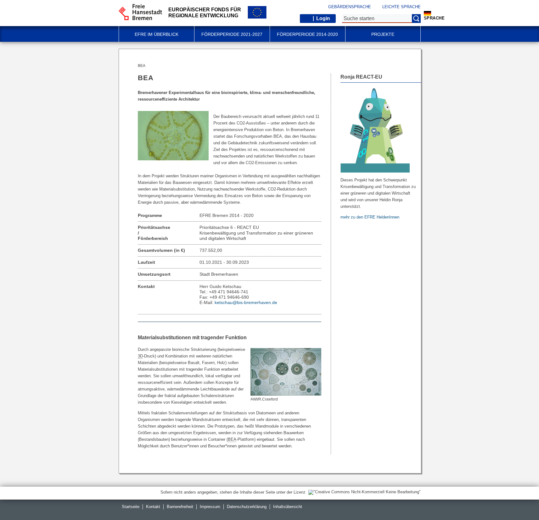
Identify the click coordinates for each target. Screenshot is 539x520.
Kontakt (153, 506)
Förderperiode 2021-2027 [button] (231, 34)
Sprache (434, 18)
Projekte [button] (382, 34)
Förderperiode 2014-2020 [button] (307, 34)
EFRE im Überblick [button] (156, 34)
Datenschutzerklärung (247, 506)
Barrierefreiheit (180, 506)
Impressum (210, 506)
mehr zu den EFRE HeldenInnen (370, 217)
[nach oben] (519, 500)
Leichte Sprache (401, 6)
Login (323, 18)
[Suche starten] (416, 18)
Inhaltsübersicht (287, 506)
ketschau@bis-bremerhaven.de (246, 302)
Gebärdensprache (349, 6)
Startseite (130, 506)
